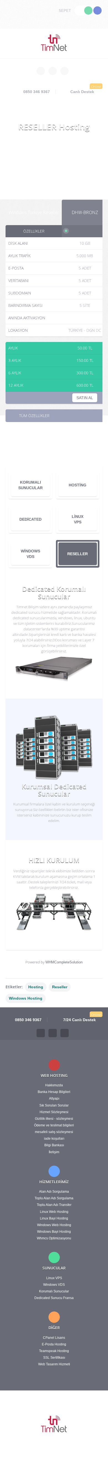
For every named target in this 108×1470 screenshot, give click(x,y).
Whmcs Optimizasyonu (54, 1238)
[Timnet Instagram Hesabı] (64, 1033)
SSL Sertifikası (54, 1358)
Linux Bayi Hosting (54, 1218)
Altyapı (54, 1098)
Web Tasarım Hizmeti (54, 1364)
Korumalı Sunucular (54, 1291)
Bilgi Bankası (54, 1145)
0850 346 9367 (36, 91)
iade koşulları (54, 1138)
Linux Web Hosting (54, 1212)
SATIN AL (84, 398)
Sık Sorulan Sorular (54, 1105)
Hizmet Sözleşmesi (54, 1112)
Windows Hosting (25, 998)
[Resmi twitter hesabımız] (52, 71)
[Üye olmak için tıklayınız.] (97, 10)
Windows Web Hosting (54, 1225)
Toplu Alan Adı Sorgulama (54, 1198)
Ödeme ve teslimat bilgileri (54, 1125)
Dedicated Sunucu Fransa (54, 1298)
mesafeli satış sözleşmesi (54, 1132)
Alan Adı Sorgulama (54, 1192)
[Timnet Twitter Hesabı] (52, 1033)
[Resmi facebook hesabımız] (41, 71)
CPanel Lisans (54, 1338)
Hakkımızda (54, 1085)
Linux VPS (54, 1278)
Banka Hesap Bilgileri (54, 1092)
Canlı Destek (82, 91)
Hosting (35, 987)
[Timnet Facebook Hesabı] (41, 1033)
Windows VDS (54, 1285)
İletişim (54, 1152)
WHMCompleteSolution (64, 962)
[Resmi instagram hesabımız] (64, 71)
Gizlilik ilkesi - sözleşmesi (54, 1119)
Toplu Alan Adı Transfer (54, 1205)
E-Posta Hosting (54, 1344)
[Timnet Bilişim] (54, 43)
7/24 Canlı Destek (79, 1020)
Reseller (59, 987)
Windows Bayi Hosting (54, 1232)
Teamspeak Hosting (54, 1351)
